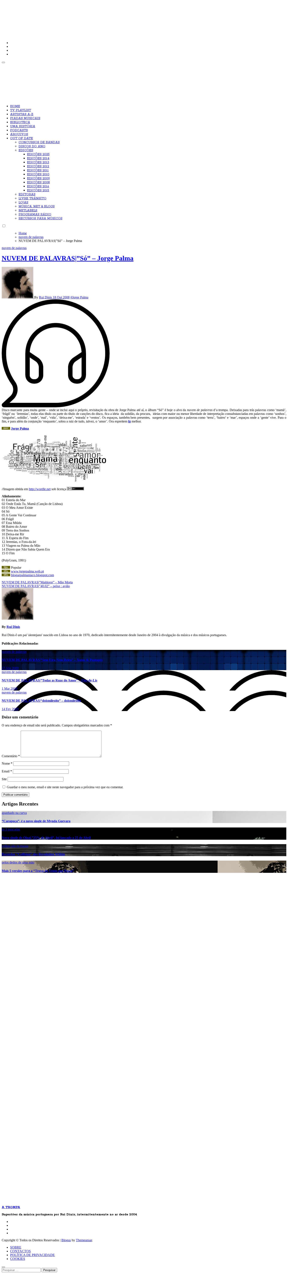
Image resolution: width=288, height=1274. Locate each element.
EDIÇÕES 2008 (38, 182)
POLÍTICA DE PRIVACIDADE (32, 1255)
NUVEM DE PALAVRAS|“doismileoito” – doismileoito (41, 700)
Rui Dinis (46, 297)
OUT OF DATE (21, 138)
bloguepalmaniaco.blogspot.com (32, 575)
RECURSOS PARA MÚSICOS (40, 218)
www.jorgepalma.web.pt (27, 571)
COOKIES (17, 1259)
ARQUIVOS (19, 134)
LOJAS (23, 202)
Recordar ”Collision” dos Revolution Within (33, 854)
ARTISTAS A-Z (21, 114)
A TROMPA (62, 16)
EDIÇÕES (26, 150)
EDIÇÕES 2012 (38, 166)
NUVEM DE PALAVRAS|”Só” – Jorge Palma (67, 258)
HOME (15, 106)
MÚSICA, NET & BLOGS (37, 206)
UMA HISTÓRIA (22, 126)
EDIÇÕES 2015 (38, 190)
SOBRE (15, 1247)
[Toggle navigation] (3, 62)
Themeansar (84, 1240)
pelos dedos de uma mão (18, 862)
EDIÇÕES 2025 (38, 154)
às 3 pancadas (11, 829)
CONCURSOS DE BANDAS (39, 142)
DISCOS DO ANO (32, 146)
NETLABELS (28, 210)
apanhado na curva (14, 813)
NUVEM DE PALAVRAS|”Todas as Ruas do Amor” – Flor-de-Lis (49, 680)
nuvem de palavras (14, 248)
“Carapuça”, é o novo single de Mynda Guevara (36, 821)
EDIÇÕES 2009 (38, 178)
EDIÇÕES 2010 (38, 174)
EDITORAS (27, 194)
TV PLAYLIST (20, 110)
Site (4, 779)
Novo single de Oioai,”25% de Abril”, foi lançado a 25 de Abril (46, 837)
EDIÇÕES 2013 (38, 162)
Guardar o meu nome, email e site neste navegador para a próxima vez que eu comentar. (65, 787)
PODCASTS (19, 130)
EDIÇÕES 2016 (38, 186)
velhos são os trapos (15, 846)
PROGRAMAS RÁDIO (35, 214)
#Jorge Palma (79, 297)
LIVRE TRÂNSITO (32, 198)
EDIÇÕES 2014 (38, 158)
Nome (7, 763)
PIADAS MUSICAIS (25, 118)
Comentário (11, 756)
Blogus (66, 1240)
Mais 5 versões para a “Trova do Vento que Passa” (38, 871)
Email (7, 771)
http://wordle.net (40, 489)
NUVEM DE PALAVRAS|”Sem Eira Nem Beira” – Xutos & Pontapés (52, 660)
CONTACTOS (20, 1251)
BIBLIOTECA (20, 122)
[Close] (3, 1267)
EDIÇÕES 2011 (38, 170)
